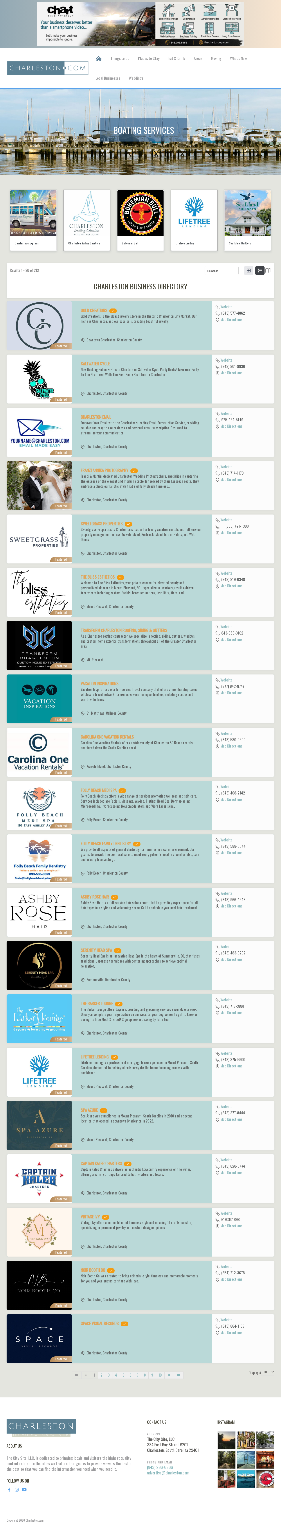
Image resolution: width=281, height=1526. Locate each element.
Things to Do (120, 58)
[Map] (268, 271)
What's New (238, 58)
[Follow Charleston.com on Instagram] (245, 1459)
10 (160, 1375)
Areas (198, 58)
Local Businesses (107, 78)
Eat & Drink (176, 58)
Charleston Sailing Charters (31, 243)
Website (226, 306)
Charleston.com (34, 1520)
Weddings (136, 78)
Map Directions (231, 319)
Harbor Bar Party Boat (242, 243)
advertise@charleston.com (168, 1472)
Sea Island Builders (186, 243)
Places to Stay (149, 58)
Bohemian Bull (76, 243)
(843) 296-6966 (160, 1467)
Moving (216, 58)
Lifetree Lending (131, 243)
